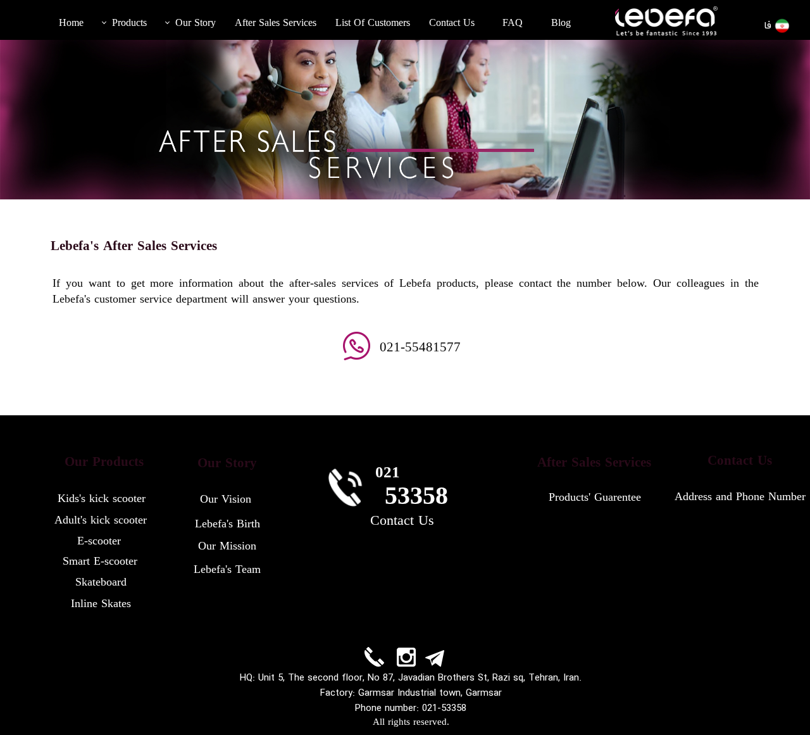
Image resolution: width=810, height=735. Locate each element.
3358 (456, 708)
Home (71, 23)
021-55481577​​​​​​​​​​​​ (420, 348)
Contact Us (452, 23)
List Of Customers (372, 23)
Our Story (195, 23)
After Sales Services (275, 23)
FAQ (512, 23)
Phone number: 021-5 (400, 708)
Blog (561, 23)
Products (129, 23)
